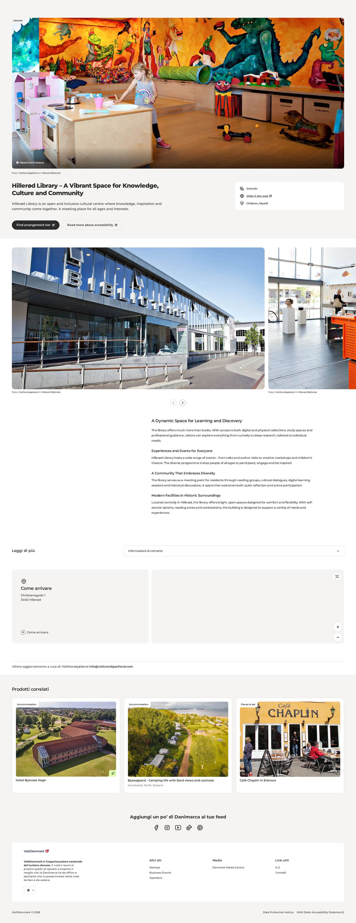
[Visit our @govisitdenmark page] (189, 827)
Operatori (155, 878)
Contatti (280, 872)
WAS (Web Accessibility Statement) (320, 912)
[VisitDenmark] (36, 851)
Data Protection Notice (278, 912)
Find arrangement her (33, 225)
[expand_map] (337, 576)
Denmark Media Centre (228, 867)
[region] (247, 606)
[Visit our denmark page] (156, 827)
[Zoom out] (337, 637)
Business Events (160, 872)
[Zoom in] (337, 626)
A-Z (277, 867)
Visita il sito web (257, 196)
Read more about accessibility (90, 225)
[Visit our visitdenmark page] (178, 827)
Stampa (154, 867)
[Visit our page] (167, 827)
